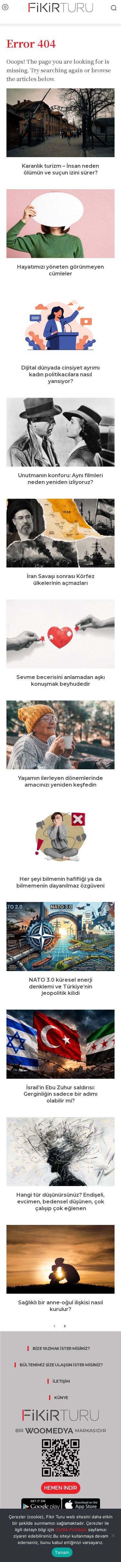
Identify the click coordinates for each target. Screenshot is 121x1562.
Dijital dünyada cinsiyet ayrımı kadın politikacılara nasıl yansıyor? (60, 374)
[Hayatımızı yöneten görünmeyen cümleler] (60, 223)
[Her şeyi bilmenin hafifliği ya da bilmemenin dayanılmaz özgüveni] (60, 835)
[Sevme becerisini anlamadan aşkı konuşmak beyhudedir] (60, 634)
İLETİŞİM (61, 1381)
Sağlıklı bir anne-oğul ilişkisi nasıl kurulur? (60, 1305)
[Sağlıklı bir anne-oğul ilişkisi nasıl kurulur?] (60, 1259)
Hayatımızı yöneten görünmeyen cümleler (60, 270)
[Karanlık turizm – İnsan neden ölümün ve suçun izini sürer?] (60, 122)
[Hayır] (113, 1535)
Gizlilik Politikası (70, 1529)
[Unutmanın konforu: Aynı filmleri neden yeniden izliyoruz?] (60, 432)
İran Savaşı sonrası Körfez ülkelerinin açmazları (61, 579)
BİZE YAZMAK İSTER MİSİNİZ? (61, 1348)
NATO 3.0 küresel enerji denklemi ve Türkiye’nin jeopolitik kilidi (60, 986)
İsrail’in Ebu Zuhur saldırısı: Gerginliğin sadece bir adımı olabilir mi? (60, 1094)
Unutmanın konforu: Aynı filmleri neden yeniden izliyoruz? (60, 478)
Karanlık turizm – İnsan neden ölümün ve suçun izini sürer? (60, 169)
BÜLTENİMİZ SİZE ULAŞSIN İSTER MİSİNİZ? (61, 1364)
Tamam (62, 1552)
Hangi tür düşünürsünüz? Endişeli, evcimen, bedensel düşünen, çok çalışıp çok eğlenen (60, 1201)
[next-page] (65, 1327)
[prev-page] (54, 1327)
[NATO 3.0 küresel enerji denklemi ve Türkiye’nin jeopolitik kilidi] (60, 936)
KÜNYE (61, 1397)
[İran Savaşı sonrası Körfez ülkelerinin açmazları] (60, 533)
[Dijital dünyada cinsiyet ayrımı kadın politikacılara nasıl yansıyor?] (60, 324)
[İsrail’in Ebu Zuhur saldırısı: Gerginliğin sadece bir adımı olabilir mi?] (60, 1044)
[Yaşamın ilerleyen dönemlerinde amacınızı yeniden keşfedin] (60, 735)
